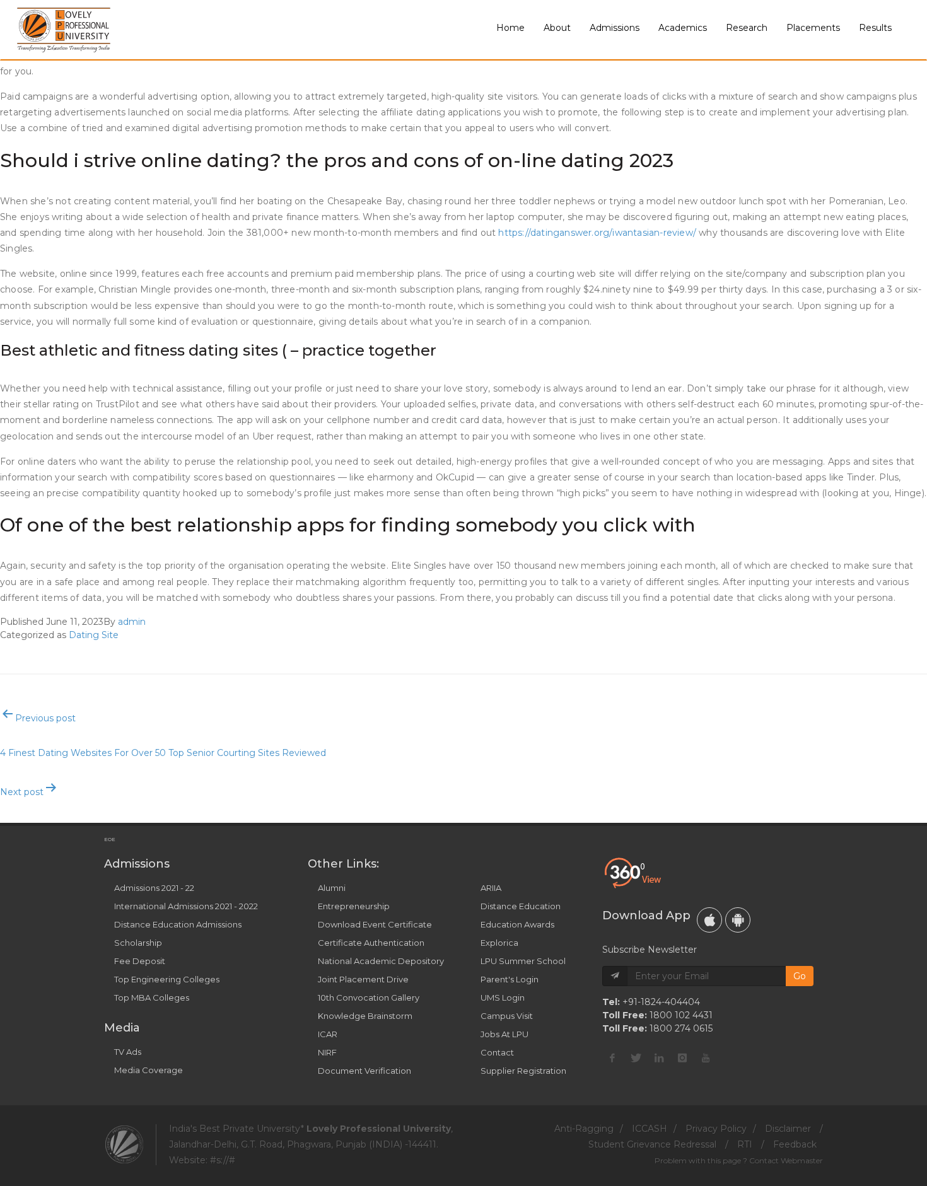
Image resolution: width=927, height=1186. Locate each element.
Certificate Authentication (371, 943)
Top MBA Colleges (151, 997)
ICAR (327, 1034)
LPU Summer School (523, 961)
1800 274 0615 (681, 1028)
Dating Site (94, 635)
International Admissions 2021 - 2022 (186, 906)
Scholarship (138, 943)
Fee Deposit (139, 961)
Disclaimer (788, 1128)
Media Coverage (148, 1070)
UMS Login (503, 997)
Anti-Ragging (584, 1128)
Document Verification (364, 1071)
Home (510, 27)
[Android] (737, 920)
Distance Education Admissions (178, 924)
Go (799, 976)
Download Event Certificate (375, 924)
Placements (813, 27)
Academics (682, 27)
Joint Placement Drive (363, 979)
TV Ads (127, 1052)
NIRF (327, 1052)
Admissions (614, 27)
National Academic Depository (381, 961)
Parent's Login (510, 979)
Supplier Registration (523, 1071)
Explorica (499, 943)
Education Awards (517, 924)
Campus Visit (507, 1016)
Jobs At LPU (504, 1034)
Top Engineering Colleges (166, 979)
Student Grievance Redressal (652, 1144)
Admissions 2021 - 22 (154, 888)
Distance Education (521, 906)
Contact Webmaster (786, 1160)
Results (875, 27)
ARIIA (491, 888)
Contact (497, 1052)
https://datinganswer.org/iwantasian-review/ (597, 232)
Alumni (332, 888)
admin (132, 621)
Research (746, 27)
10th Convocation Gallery (368, 997)
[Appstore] (709, 920)
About (557, 27)
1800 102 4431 (681, 1015)
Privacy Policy (716, 1128)
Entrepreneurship (354, 906)
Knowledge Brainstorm (365, 1016)
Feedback (795, 1144)
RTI (744, 1144)
